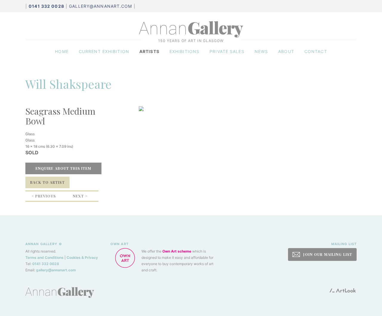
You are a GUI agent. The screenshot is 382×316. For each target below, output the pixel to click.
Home (61, 51)
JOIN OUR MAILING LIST (327, 254)
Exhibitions (184, 51)
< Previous (44, 196)
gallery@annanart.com (100, 6)
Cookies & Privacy (82, 257)
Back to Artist (47, 182)
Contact (315, 51)
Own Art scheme (176, 251)
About (286, 51)
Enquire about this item (64, 168)
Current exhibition (104, 51)
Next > (80, 196)
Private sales (227, 51)
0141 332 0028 (45, 263)
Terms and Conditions (44, 257)
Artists (149, 51)
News (261, 51)
